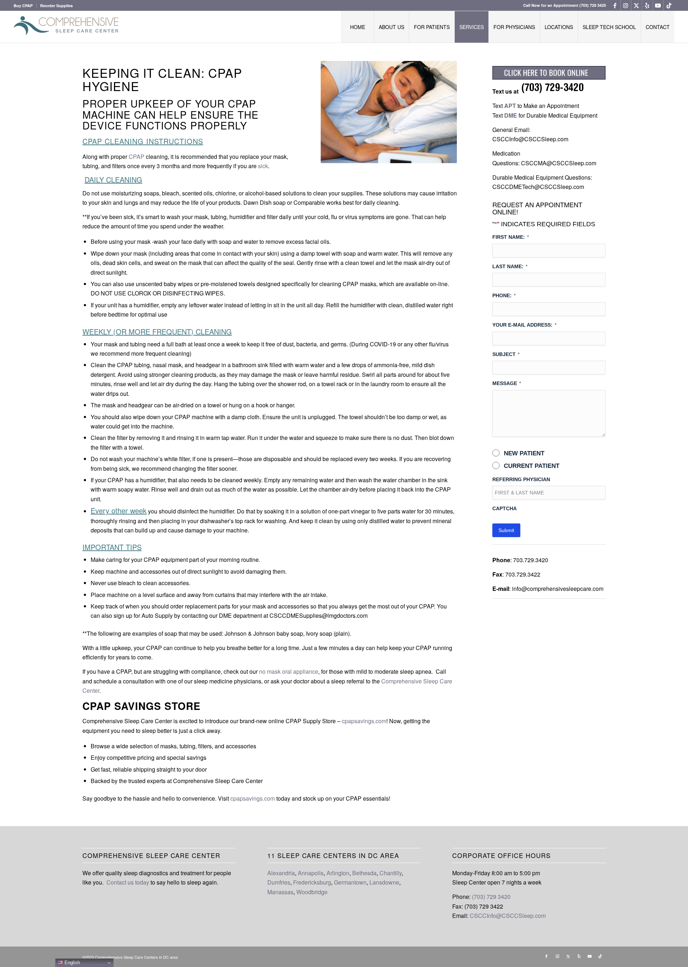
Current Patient (531, 466)
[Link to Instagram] (626, 5)
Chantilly (390, 873)
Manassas (280, 892)
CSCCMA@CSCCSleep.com (558, 163)
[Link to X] (636, 5)
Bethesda (364, 873)
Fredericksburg (312, 882)
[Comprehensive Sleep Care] (67, 27)
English (71, 962)
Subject (506, 354)
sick (262, 166)
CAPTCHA (504, 508)
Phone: (504, 295)
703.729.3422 (522, 574)
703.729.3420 (530, 560)
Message (506, 383)
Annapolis (311, 873)
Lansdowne (384, 882)
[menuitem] (25, 6)
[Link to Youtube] (658, 5)
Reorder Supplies (56, 5)
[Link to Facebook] (615, 5)
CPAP (136, 156)
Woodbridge (312, 892)
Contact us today (127, 882)
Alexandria (281, 873)
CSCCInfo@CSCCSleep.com (530, 139)
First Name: (510, 237)
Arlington (337, 873)
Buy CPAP (23, 5)
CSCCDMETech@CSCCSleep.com (538, 187)
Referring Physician (521, 479)
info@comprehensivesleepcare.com (557, 588)
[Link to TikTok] (669, 5)
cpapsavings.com (364, 721)
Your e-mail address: (524, 325)
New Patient (524, 453)
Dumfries (278, 882)
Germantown (350, 882)
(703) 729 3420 (592, 5)
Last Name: (509, 266)
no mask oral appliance (288, 671)
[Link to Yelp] (647, 5)
